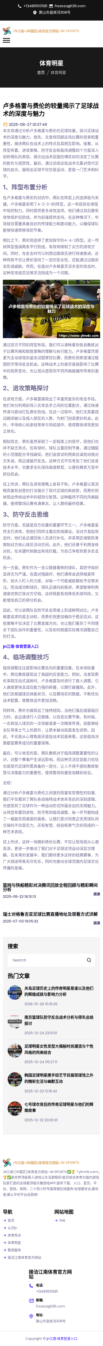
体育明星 (14, 1242)
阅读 (96, 894)
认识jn (12, 1227)
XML (62, 1220)
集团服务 (14, 1250)
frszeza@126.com (70, 5)
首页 (41, 72)
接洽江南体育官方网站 (24, 1257)
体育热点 (14, 1235)
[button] (6, 40)
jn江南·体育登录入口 (62, 1338)
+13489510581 (35, 5)
